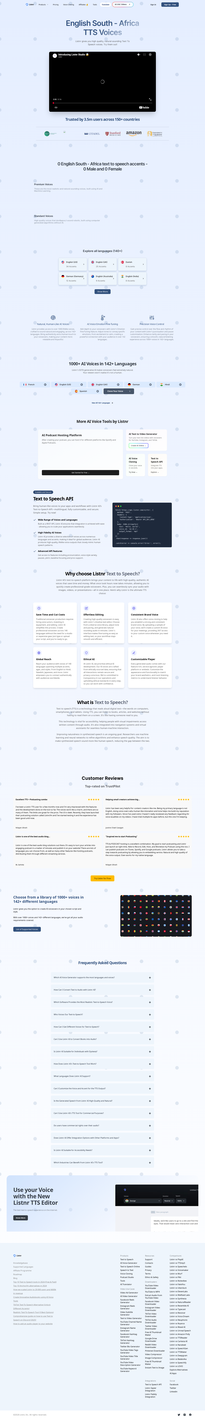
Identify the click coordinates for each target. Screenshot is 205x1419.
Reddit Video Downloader (150, 1346)
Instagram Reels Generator (127, 1307)
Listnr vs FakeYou (177, 1284)
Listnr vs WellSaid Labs (180, 1295)
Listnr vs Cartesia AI (178, 1341)
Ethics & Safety (151, 1277)
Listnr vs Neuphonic (179, 1320)
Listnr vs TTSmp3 (177, 1263)
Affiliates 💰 (83, 4)
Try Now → (133, 472)
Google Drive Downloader (151, 1339)
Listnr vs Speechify (178, 1362)
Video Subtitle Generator (126, 1313)
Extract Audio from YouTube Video (153, 1296)
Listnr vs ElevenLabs (179, 1291)
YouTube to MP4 (152, 1291)
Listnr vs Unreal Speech (180, 1330)
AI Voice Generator (128, 1263)
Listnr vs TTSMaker (178, 1352)
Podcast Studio (127, 1277)
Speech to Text (126, 1270)
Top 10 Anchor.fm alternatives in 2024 (30, 1285)
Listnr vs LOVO (176, 1366)
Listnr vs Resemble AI (179, 1305)
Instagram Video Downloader (152, 1309)
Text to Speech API (153, 1384)
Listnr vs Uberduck (178, 1288)
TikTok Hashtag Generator (127, 1341)
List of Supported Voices (27, 929)
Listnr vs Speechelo (178, 1266)
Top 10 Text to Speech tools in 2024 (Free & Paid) (34, 1282)
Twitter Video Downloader (151, 1327)
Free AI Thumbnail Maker (153, 1333)
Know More (20, 1218)
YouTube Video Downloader (151, 1286)
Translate (105, 4)
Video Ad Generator (129, 1292)
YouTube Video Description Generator (130, 1363)
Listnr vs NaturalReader (180, 1302)
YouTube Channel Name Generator (131, 1323)
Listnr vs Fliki (175, 1277)
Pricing (55, 4)
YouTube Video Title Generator (129, 1357)
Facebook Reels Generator (127, 1301)
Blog (15, 1278)
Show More (102, 291)
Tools (95, 4)
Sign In (153, 4)
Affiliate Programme (22, 1270)
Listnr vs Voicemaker (179, 1270)
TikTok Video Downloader (150, 1315)
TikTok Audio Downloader (151, 1321)
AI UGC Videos (121, 4)
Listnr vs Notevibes (178, 1280)
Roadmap (17, 1274)
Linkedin (173, 1391)
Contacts (149, 1263)
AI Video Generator (128, 1296)
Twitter (173, 1388)
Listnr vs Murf (176, 1273)
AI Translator (126, 1284)
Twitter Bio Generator (130, 1346)
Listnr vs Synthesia (178, 1298)
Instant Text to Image (154, 1367)
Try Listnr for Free (102, 878)
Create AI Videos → (138, 445)
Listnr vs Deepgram (178, 1355)
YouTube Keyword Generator (128, 1369)
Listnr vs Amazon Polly (180, 1334)
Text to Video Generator (131, 1318)
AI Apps (173, 1373)
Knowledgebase (20, 1263)
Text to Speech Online (130, 1266)
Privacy (148, 1270)
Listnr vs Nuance (177, 1323)
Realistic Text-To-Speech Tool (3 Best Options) (33, 1312)
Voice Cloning (68, 4)
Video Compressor (153, 1354)
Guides (148, 1266)
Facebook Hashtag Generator (128, 1335)
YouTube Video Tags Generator (129, 1351)
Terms (148, 1273)
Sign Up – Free (170, 4)
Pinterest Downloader (155, 1350)
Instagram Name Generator (127, 1329)
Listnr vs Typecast (178, 1309)
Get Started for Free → (80, 472)
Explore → (155, 472)
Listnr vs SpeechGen (179, 1348)
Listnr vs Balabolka (178, 1359)
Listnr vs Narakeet (178, 1345)
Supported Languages (23, 1266)
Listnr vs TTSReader (178, 1337)
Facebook (174, 1384)
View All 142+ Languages (101, 403)
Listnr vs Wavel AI (177, 1327)
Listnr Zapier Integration (150, 1389)
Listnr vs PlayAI (176, 1259)
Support (148, 1259)
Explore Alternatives (179, 1369)
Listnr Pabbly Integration (151, 1395)
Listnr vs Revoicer (177, 1313)
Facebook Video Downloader (152, 1302)
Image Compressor (153, 1358)
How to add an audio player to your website (33, 1323)
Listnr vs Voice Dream (179, 1316)
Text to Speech (126, 1259)
